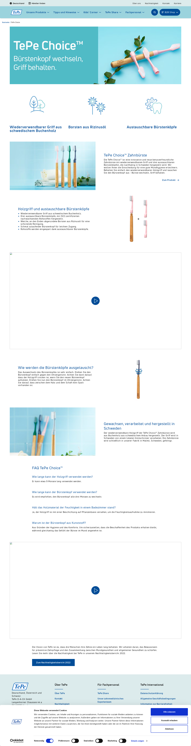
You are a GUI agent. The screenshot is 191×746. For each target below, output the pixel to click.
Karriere (177, 3)
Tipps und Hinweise (64, 12)
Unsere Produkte (36, 12)
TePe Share (111, 12)
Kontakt (166, 3)
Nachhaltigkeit (151, 3)
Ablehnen (169, 729)
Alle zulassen (169, 712)
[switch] (75, 741)
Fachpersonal (133, 12)
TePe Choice (15, 22)
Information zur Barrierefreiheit (156, 703)
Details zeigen (137, 741)
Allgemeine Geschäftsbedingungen (158, 698)
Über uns (137, 3)
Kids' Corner (91, 12)
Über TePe (60, 693)
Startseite (6, 22)
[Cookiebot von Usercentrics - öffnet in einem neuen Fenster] (16, 741)
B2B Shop (170, 12)
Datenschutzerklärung (151, 693)
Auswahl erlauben (169, 720)
